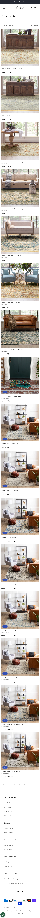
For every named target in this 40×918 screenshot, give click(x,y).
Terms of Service (9, 828)
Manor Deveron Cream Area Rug (9, 678)
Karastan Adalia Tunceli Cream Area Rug (12, 162)
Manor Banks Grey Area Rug (8, 584)
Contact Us (7, 807)
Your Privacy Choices (21, 913)
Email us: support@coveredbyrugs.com (16, 883)
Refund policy (32, 907)
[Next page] (20, 789)
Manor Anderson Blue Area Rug (9, 443)
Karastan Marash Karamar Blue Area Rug (12, 349)
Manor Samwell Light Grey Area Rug (10, 771)
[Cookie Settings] (2, 914)
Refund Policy (8, 833)
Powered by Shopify (22, 907)
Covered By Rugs (12, 907)
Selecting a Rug (8, 845)
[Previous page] (4, 784)
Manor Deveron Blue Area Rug (9, 631)
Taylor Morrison (9, 866)
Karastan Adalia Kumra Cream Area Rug (11, 68)
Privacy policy (11, 911)
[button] (4, 8)
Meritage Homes (9, 862)
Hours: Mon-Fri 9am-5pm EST (13, 879)
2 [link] (14, 785)
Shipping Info (8, 811)
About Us (7, 803)
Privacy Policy (8, 816)
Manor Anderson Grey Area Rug (9, 490)
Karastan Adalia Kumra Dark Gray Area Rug (12, 115)
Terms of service (20, 911)
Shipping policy (30, 911)
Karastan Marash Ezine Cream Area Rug (11, 302)
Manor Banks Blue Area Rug (8, 537)
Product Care (8, 849)
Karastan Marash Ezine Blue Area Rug (11, 255)
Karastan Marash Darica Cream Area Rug (12, 209)
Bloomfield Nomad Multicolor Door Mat (11, 396)
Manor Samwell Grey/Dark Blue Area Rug (12, 724)
